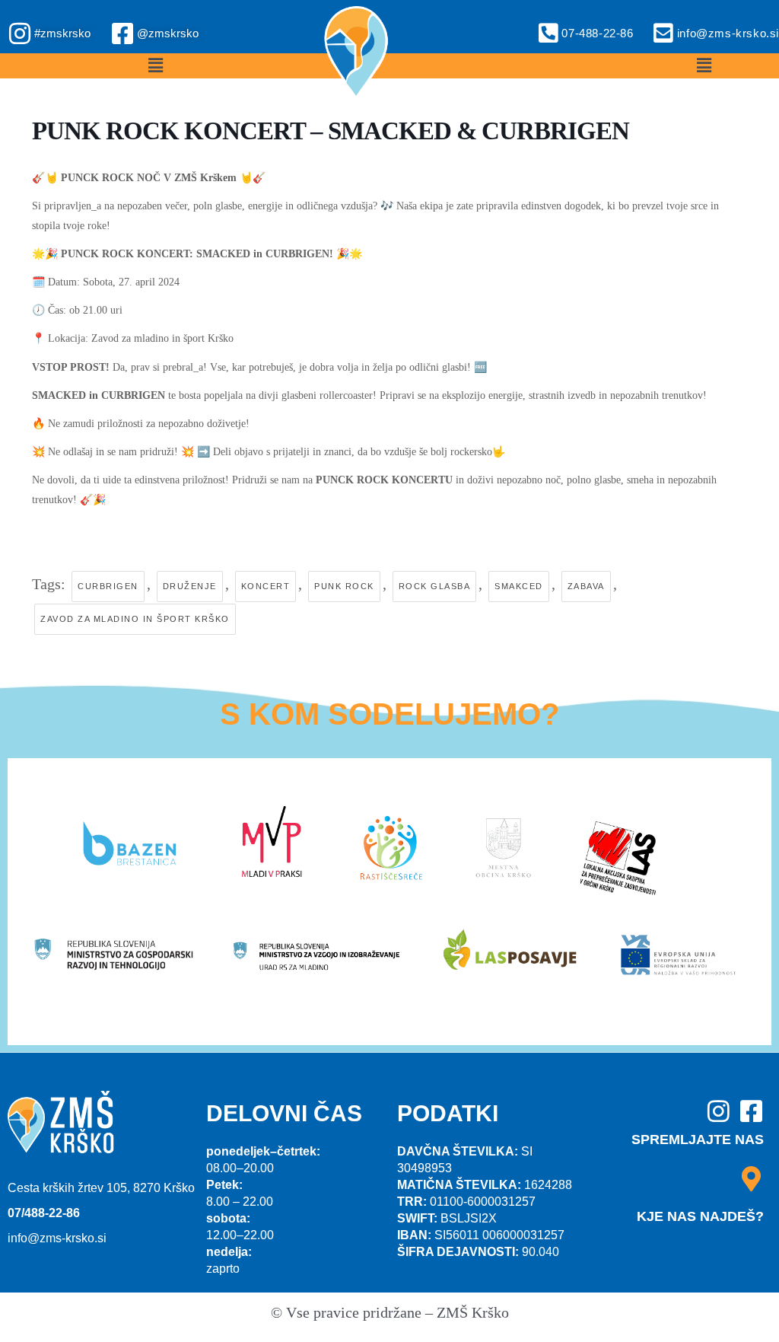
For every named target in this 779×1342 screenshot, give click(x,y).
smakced (518, 586)
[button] (156, 65)
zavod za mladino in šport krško (135, 618)
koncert (266, 586)
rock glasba (435, 586)
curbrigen (108, 586)
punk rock (344, 586)
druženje (190, 586)
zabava (586, 586)
